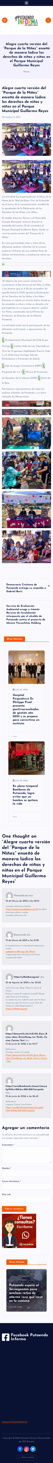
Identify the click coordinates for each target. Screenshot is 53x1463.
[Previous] (40, 1262)
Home (26, 72)
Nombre (6, 1168)
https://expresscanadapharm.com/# (22, 909)
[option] (26, 1290)
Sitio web (6, 1194)
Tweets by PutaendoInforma (14, 1422)
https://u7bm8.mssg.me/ (26, 977)
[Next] (44, 1262)
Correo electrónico (11, 1181)
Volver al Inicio (28, 1457)
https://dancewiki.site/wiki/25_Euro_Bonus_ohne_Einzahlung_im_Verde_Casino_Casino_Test (26, 1037)
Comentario (8, 1145)
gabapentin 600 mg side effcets (20, 952)
